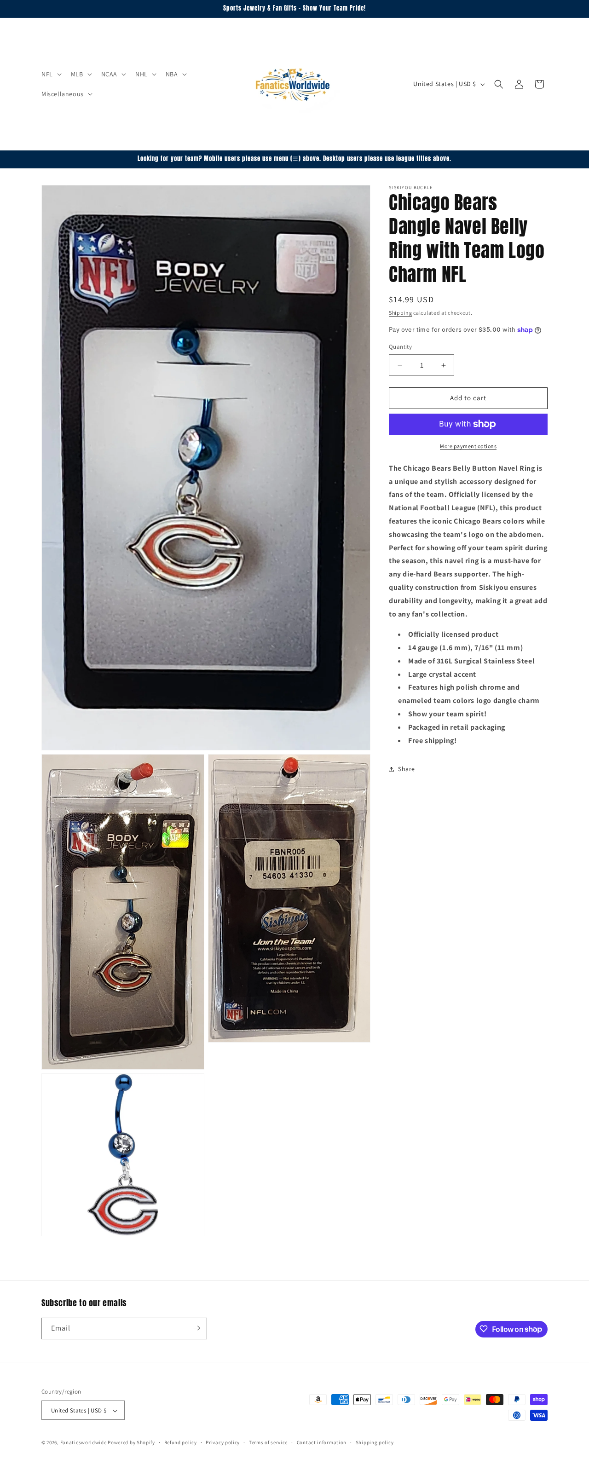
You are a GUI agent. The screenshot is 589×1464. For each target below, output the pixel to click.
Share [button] (406, 769)
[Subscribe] (196, 1328)
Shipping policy (375, 1443)
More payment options (468, 446)
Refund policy (180, 1443)
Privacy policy (223, 1443)
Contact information (321, 1443)
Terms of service (268, 1443)
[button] (50, 74)
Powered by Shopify (131, 1443)
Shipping (400, 312)
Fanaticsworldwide (83, 1443)
